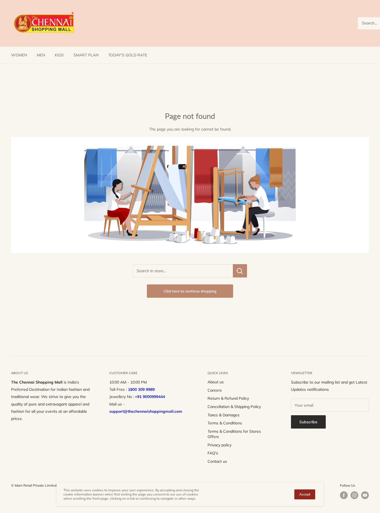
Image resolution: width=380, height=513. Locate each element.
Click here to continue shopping (190, 291)
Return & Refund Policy (228, 398)
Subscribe (308, 421)
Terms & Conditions (225, 423)
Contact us (217, 461)
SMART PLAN (85, 54)
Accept (304, 494)
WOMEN (19, 54)
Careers (215, 390)
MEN (41, 54)
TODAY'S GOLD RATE (127, 54)
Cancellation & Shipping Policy (234, 406)
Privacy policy (219, 444)
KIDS (59, 54)
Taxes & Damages (224, 414)
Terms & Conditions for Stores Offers (234, 434)
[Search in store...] (240, 270)
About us (216, 381)
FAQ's (213, 453)
